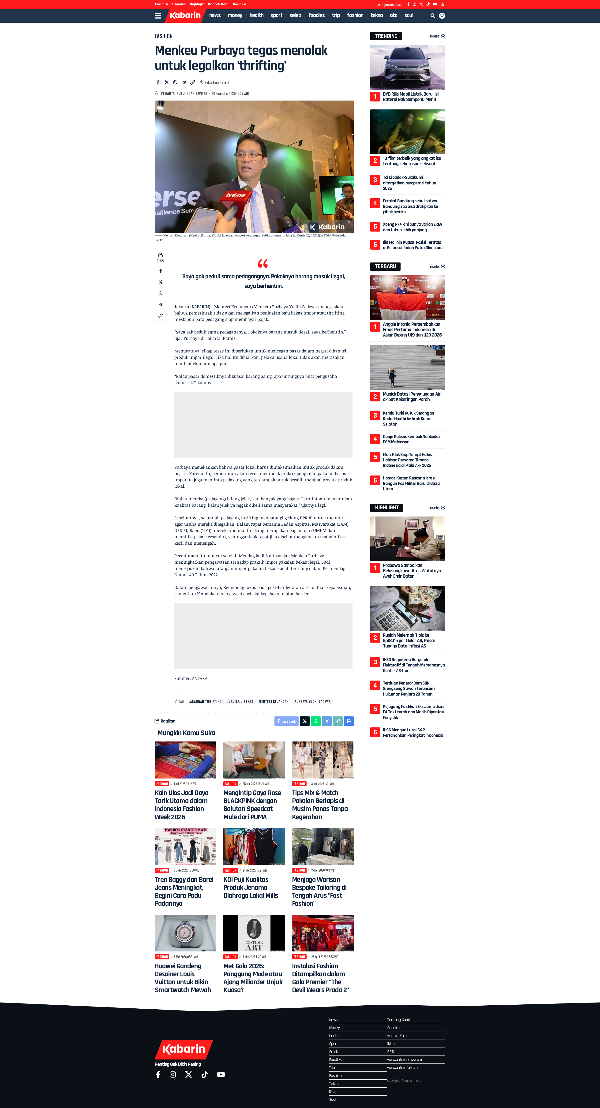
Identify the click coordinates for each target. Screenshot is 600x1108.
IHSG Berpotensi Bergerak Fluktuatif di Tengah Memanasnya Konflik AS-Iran (414, 665)
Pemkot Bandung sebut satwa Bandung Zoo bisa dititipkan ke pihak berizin (410, 206)
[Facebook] (408, 4)
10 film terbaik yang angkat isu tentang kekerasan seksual (412, 161)
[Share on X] (166, 82)
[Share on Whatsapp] (175, 82)
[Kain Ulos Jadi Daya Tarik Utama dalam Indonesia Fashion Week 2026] (185, 760)
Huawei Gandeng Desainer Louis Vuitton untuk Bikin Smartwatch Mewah (183, 978)
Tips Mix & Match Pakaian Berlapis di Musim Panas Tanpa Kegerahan (320, 805)
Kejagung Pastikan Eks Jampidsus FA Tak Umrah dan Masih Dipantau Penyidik (413, 712)
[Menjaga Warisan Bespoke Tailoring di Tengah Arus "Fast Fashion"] (323, 846)
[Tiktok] (204, 1074)
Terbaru (161, 4)
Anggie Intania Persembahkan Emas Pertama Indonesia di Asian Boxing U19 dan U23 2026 (412, 329)
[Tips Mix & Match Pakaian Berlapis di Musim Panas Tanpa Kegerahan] (323, 760)
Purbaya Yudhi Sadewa (312, 701)
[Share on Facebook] (158, 82)
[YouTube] (435, 4)
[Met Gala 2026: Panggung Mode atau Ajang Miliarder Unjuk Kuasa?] (254, 933)
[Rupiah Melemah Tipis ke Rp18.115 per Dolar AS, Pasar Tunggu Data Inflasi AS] (407, 608)
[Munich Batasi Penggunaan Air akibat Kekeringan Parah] (407, 367)
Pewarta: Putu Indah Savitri (184, 93)
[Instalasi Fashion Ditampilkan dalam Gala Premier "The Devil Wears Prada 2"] (323, 933)
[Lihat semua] (156, 93)
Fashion (164, 36)
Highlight (197, 4)
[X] (421, 4)
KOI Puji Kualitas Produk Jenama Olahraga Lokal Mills (250, 887)
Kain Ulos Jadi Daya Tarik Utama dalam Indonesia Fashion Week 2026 (182, 805)
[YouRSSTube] (442, 4)
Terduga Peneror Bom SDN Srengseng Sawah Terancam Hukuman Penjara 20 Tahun (409, 688)
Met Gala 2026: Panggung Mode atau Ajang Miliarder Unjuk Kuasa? (252, 978)
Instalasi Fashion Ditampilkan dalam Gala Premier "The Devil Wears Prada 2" (320, 978)
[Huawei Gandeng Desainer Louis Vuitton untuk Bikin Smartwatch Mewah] (185, 933)
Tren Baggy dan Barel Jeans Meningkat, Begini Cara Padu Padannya (184, 891)
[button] (433, 16)
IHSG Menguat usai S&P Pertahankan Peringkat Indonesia (413, 732)
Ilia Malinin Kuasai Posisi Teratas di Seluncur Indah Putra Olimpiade (413, 245)
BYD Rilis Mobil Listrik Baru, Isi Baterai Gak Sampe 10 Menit (411, 97)
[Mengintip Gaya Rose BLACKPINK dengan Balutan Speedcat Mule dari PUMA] (254, 760)
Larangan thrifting (205, 701)
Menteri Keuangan (274, 701)
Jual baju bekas (240, 701)
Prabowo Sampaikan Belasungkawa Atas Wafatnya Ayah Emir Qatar (412, 571)
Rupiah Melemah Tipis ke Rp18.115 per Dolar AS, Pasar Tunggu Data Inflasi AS (409, 640)
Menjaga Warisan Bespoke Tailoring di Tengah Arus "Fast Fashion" (319, 891)
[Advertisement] (263, 425)
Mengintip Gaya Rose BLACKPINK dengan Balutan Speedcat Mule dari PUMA (252, 805)
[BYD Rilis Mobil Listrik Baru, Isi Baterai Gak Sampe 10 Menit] (407, 67)
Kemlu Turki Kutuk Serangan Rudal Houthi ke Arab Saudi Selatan (408, 418)
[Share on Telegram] (184, 82)
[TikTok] (428, 4)
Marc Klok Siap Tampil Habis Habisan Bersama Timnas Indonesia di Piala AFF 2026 (407, 460)
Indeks (434, 36)
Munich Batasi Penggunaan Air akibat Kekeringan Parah (411, 397)
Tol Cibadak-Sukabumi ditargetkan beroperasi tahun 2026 (409, 182)
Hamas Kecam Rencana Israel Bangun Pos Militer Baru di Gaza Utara (411, 483)
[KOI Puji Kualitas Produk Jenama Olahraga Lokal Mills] (254, 846)
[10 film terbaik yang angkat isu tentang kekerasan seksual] (407, 131)
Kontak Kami (218, 4)
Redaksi (239, 4)
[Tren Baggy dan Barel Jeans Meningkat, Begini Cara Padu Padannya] (185, 846)
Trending (178, 4)
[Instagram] (414, 4)
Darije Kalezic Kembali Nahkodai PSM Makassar (411, 439)
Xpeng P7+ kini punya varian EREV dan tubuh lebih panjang (412, 227)
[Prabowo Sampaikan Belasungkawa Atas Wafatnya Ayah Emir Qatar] (407, 539)
